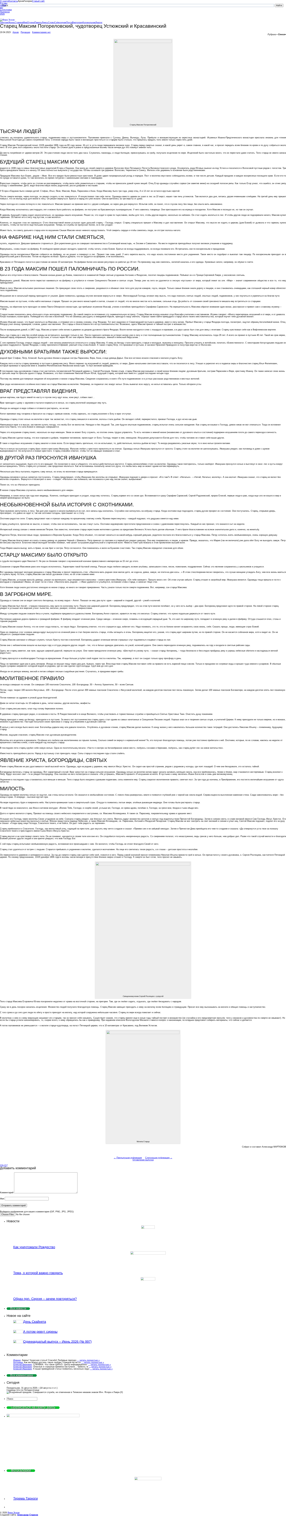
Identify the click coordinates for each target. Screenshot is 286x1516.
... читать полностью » (88, 1360)
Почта (69, 22)
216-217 (4, 1165)
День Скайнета (34, 1321)
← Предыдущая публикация (128, 1157)
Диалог (98, 22)
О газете (4, 1)
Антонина (18, 1362)
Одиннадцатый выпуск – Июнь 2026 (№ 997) (57, 1341)
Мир (25, 22)
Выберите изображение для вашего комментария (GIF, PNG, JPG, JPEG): (37, 1211)
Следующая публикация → (158, 1157)
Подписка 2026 (4, 13)
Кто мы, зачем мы (4, 5)
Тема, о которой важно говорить (38, 1273)
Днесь (45, 22)
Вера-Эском (14, 1512)
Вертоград (77, 22)
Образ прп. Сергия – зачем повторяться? (45, 1299)
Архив (16, 32)
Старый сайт (38, 1)
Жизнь (11, 22)
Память (38, 22)
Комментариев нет (41, 32)
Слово (51, 22)
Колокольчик (89, 22)
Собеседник (60, 22)
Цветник (4, 22)
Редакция (25, 32)
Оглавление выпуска (143, 1160)
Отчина (30, 22)
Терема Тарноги (25, 1498)
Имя (2, 1198)
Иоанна (17, 1360)
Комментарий (6, 1192)
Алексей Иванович (22, 1364)
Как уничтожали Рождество (34, 1247)
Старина (19, 22)
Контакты (13, 1)
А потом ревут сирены (40, 1331)
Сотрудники (4, 10)
